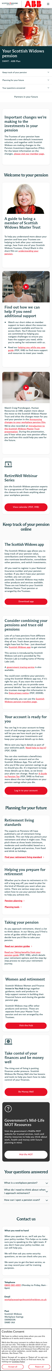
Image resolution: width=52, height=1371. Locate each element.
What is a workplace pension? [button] (20, 1184)
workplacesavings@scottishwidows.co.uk (25, 1300)
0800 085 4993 (12, 1285)
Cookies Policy (18, 1362)
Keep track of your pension (14, 72)
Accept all (12, 1367)
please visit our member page (29, 154)
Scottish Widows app (20, 647)
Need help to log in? (36, 748)
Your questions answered (13, 88)
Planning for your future (13, 80)
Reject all (39, 1367)
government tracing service (20, 667)
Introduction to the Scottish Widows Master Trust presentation (24, 429)
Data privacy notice (19, 693)
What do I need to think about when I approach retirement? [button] (24, 1193)
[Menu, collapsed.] (48, 4)
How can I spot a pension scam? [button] (22, 1201)
